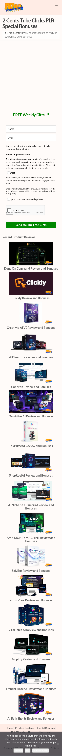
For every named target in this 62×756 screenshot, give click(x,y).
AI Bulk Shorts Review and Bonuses (31, 718)
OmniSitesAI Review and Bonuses (31, 416)
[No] (58, 744)
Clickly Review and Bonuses (31, 298)
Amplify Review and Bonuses (31, 659)
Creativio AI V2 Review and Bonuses (31, 327)
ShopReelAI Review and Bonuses (31, 475)
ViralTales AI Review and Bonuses (31, 630)
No (27, 750)
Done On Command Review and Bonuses (31, 268)
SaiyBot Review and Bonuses (31, 570)
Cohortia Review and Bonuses (31, 387)
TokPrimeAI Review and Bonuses (31, 446)
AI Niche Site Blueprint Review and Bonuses (31, 506)
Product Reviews (17, 33)
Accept (18, 750)
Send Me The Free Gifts (31, 225)
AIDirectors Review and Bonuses (31, 357)
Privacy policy (40, 750)
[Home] (5, 33)
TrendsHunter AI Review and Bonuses (31, 689)
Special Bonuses (46, 728)
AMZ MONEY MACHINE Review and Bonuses (31, 539)
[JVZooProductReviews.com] (13, 7)
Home (9, 728)
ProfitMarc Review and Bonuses (31, 600)
